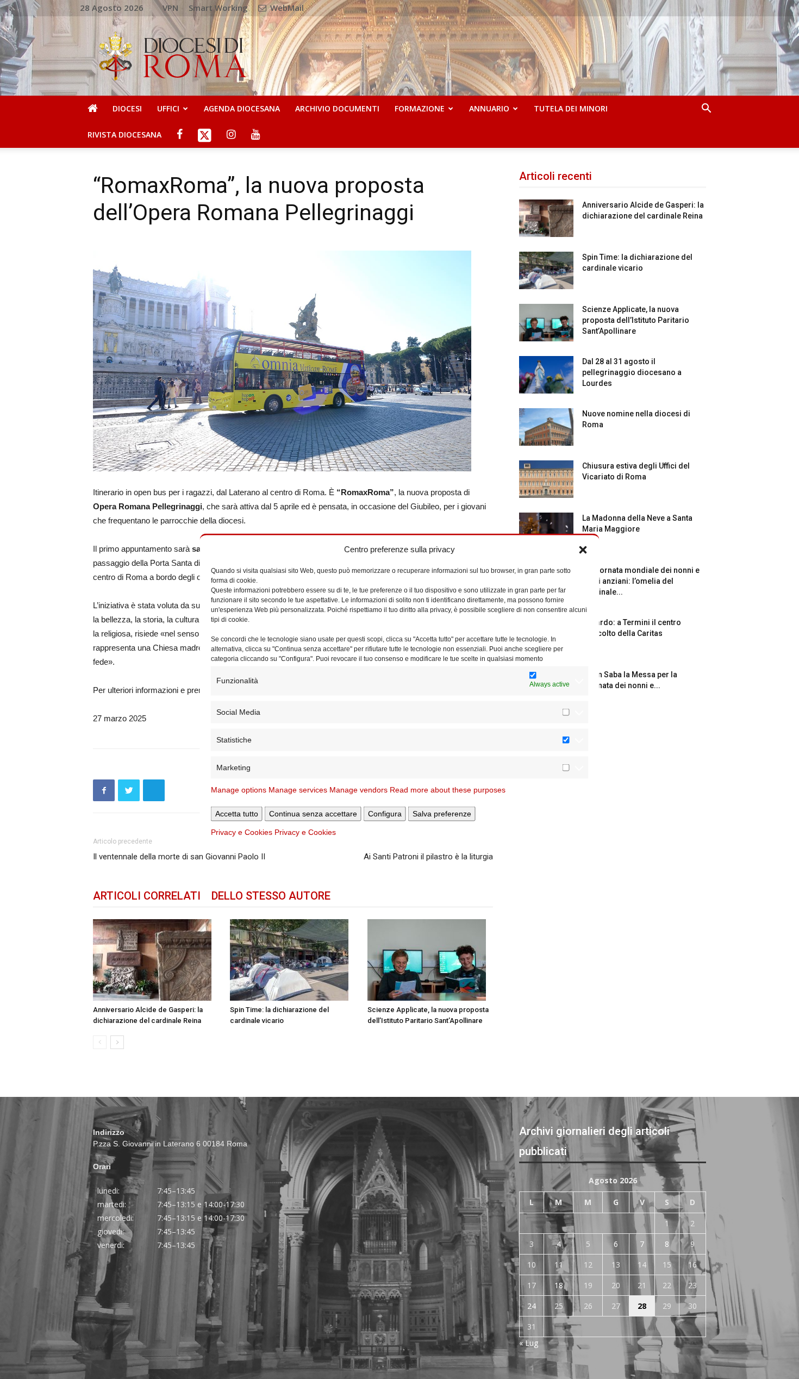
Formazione (420, 108)
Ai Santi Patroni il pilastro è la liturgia (428, 857)
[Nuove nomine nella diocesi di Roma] (546, 427)
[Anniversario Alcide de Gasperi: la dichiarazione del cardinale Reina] (156, 960)
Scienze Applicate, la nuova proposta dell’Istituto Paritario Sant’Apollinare (635, 320)
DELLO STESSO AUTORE (270, 895)
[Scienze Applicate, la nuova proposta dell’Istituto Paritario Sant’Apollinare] (430, 960)
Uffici (168, 108)
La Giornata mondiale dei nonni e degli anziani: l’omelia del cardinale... (641, 581)
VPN (170, 7)
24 (531, 1306)
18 (558, 1285)
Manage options (238, 789)
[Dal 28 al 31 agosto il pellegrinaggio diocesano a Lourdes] (546, 375)
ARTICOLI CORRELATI (147, 895)
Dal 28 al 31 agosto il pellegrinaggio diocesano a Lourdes (632, 372)
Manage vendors (358, 789)
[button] (583, 549)
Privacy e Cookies (241, 831)
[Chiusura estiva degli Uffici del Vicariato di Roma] (546, 479)
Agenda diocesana (242, 108)
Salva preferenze (442, 813)
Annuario (489, 108)
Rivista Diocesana (124, 134)
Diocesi (127, 108)
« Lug (528, 1343)
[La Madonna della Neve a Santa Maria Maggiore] (546, 531)
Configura (385, 813)
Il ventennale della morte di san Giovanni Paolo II (179, 857)
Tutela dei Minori (571, 108)
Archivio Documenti (337, 108)
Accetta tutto (236, 813)
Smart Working (218, 7)
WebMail (286, 7)
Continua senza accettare (313, 813)
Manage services (298, 789)
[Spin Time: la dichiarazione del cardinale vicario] (292, 960)
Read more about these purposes (447, 789)
